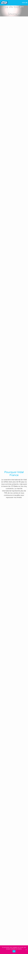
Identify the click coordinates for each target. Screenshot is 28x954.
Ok (14, 951)
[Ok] (26, 949)
